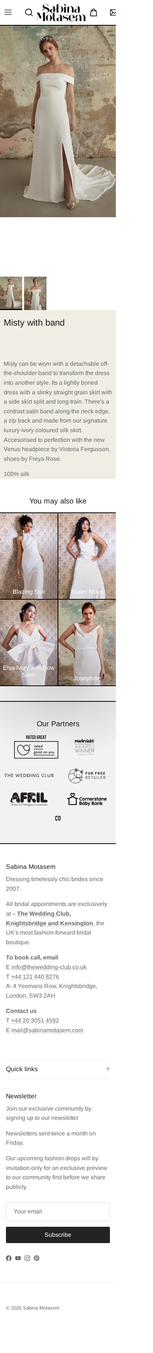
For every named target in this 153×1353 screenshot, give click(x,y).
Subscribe (76, 1324)
